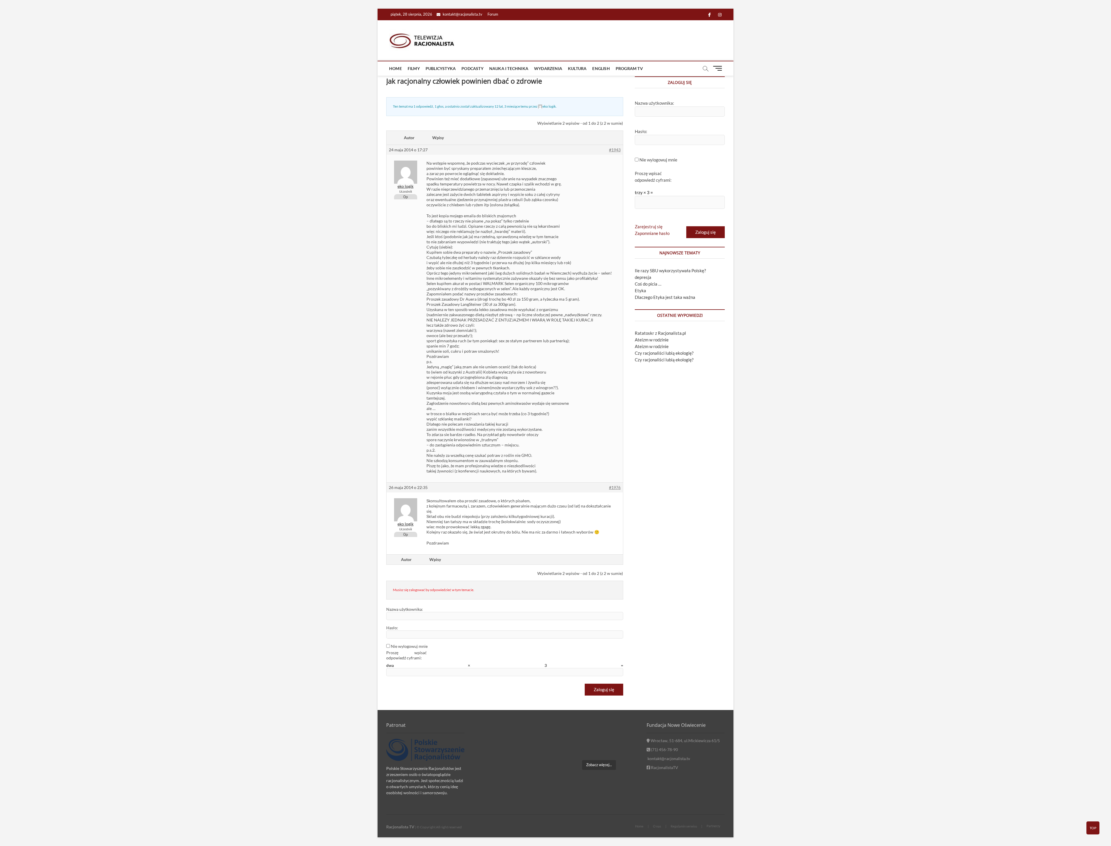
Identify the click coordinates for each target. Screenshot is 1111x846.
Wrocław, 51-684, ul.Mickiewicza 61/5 (685, 740)
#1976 (615, 487)
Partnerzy (713, 826)
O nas (657, 826)
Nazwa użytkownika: (404, 609)
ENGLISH (601, 68)
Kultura (577, 68)
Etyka (640, 290)
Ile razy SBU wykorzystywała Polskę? (670, 270)
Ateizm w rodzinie (652, 339)
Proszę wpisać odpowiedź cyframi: (406, 655)
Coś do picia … (648, 283)
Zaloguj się (604, 689)
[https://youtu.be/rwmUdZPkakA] (572, 732)
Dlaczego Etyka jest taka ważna (665, 297)
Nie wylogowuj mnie (409, 646)
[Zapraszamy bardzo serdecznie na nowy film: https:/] (599, 748)
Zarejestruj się (649, 226)
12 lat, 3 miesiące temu (511, 106)
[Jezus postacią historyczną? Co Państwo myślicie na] (626, 748)
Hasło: (392, 627)
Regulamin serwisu (684, 826)
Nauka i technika (508, 68)
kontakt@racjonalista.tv (462, 14)
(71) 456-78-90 (664, 749)
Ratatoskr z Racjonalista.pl (660, 333)
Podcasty (472, 68)
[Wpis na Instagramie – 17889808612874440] (599, 732)
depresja (643, 277)
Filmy (414, 68)
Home (395, 68)
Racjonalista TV (400, 826)
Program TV (629, 68)
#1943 (615, 149)
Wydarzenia (548, 68)
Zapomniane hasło (652, 233)
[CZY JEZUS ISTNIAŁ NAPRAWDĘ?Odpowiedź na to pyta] (626, 732)
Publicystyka (441, 68)
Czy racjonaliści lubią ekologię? (664, 353)
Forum (493, 14)
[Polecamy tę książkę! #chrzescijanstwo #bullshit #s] (572, 748)
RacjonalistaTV (664, 767)
